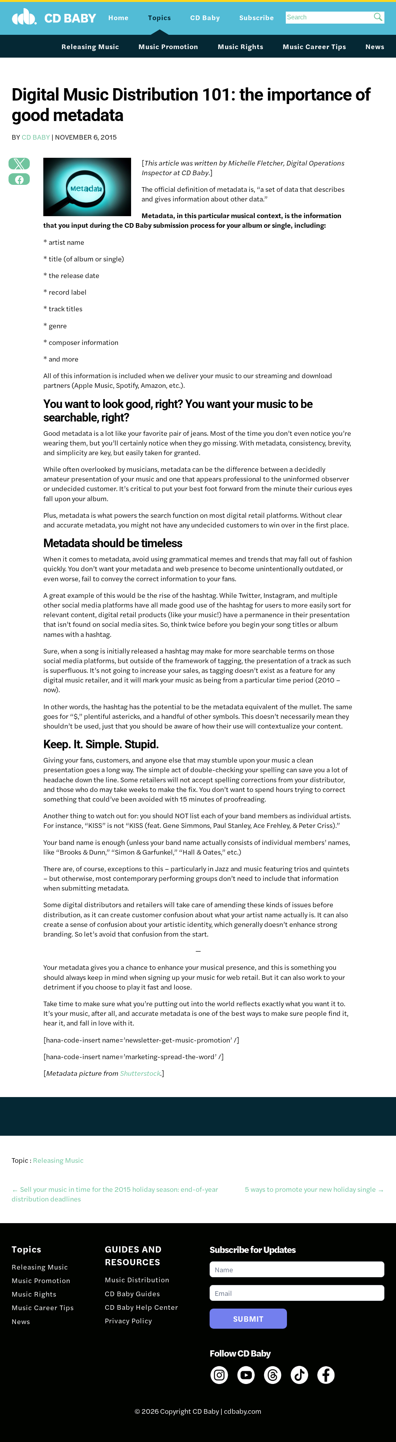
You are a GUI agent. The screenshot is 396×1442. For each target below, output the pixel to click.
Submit (248, 1318)
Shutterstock (140, 1073)
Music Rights (240, 46)
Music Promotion (168, 46)
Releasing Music (90, 46)
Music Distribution (137, 1279)
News (374, 46)
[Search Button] (378, 17)
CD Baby (36, 137)
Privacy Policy (128, 1320)
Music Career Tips (314, 46)
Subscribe (256, 17)
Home (118, 17)
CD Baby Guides (132, 1293)
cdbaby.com (242, 1411)
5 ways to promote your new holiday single (314, 1189)
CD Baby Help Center (141, 1307)
